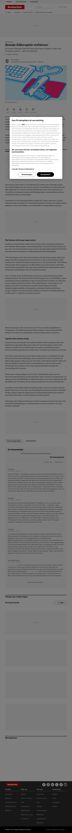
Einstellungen (27, 174)
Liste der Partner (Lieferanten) (23, 169)
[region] (36, 148)
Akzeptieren (45, 174)
